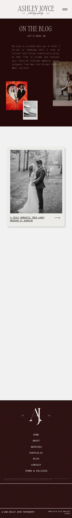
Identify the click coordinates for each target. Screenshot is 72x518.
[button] (64, 9)
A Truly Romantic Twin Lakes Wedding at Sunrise (27, 219)
